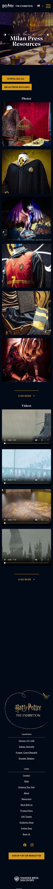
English (38, 5)
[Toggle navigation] (48, 6)
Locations (26, 734)
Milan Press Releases (16, 86)
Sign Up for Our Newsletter (26, 856)
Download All (15, 78)
